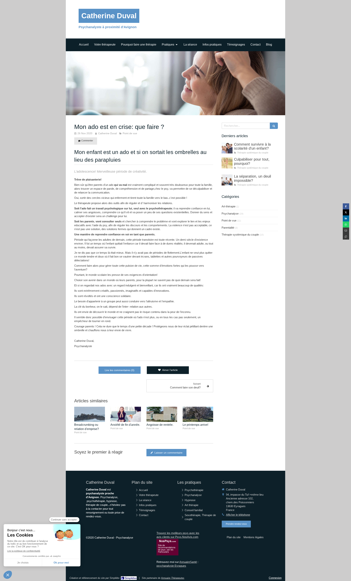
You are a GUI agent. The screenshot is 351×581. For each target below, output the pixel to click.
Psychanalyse (230, 213)
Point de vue (229, 220)
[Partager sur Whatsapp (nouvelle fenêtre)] (346, 224)
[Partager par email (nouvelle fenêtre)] (346, 230)
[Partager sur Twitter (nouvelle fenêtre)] (346, 212)
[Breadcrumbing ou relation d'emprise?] (89, 414)
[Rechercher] (274, 126)
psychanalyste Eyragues (171, 565)
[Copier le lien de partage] (346, 237)
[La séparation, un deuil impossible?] (227, 179)
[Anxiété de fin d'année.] (125, 414)
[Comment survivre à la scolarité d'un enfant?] (227, 147)
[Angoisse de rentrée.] (161, 414)
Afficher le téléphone (238, 514)
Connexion (275, 577)
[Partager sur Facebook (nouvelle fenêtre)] (346, 206)
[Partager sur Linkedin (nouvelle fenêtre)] (346, 218)
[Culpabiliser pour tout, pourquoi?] (227, 162)
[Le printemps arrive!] (198, 414)
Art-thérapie (228, 206)
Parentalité (228, 227)
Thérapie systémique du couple (240, 234)
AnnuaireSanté (188, 561)
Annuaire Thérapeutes (172, 578)
